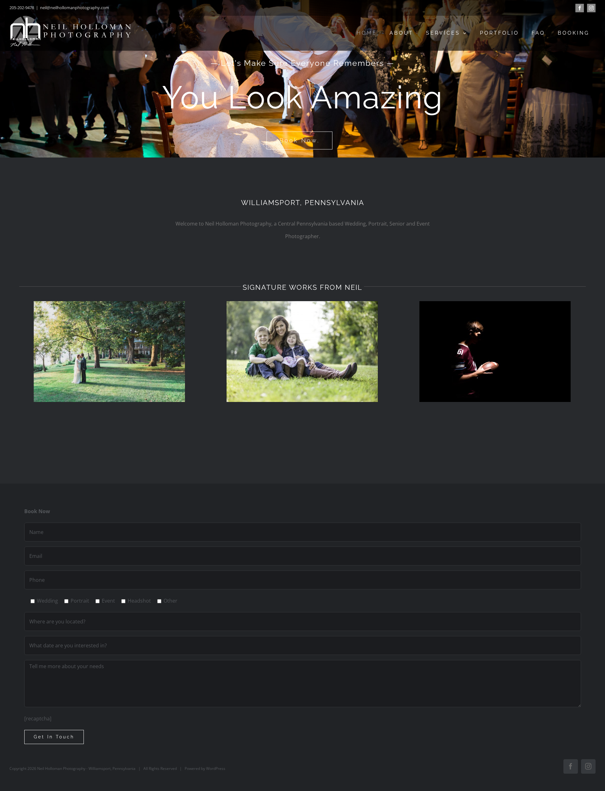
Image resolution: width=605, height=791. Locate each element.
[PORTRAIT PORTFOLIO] (302, 351)
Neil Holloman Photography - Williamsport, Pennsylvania (85, 768)
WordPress (215, 768)
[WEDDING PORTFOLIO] (109, 351)
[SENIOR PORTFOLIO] (495, 351)
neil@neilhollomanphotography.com (74, 7)
